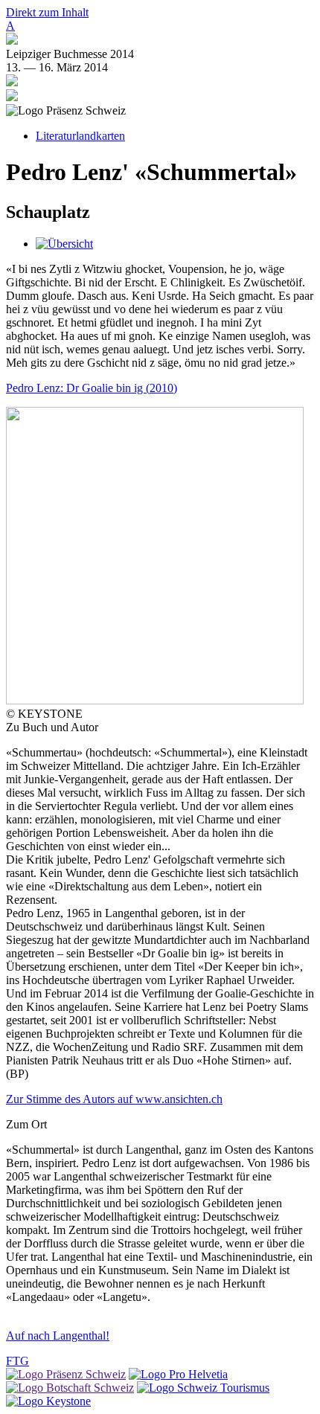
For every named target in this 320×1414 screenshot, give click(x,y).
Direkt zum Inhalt (47, 12)
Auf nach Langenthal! (57, 1335)
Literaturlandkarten (80, 135)
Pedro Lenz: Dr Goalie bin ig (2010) (91, 388)
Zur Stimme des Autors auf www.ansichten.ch (114, 1099)
